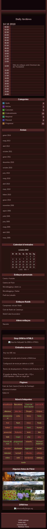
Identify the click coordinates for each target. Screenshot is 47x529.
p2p (28, 437)
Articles (8, 106)
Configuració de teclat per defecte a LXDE (18, 364)
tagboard (28, 448)
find (7, 423)
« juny (20, 269)
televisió (7, 453)
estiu (18, 416)
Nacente (6, 324)
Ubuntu (29, 453)
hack (29, 427)
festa (39, 416)
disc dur (18, 411)
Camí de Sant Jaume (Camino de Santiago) (18, 386)
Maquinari (8, 117)
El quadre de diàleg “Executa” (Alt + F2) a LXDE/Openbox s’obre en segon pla (18, 375)
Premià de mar (8, 442)
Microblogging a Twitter (11, 291)
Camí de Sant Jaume (29, 405)
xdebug (39, 458)
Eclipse (39, 411)
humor (39, 427)
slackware (18, 448)
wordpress (29, 458)
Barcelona (18, 404)
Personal (8, 120)
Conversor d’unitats (9, 389)
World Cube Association (11, 314)
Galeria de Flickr (9, 283)
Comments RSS (22, 524)
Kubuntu (18, 432)
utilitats (39, 453)
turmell (18, 453)
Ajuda (7, 103)
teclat (39, 448)
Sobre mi (5, 393)
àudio (23, 462)
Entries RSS (21, 522)
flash (18, 423)
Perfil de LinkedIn (9, 295)
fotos (29, 423)
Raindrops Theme (23, 526)
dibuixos (7, 411)
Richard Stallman (39, 442)
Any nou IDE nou (9, 353)
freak (39, 423)
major (18, 437)
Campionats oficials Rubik (12, 305)
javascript (7, 432)
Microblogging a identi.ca (12, 287)
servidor (7, 448)
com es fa (39, 404)
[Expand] (3, 12)
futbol (7, 427)
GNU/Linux (18, 427)
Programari (9, 123)
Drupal (28, 411)
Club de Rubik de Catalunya (13, 310)
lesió (29, 432)
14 (23, 262)
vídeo (7, 458)
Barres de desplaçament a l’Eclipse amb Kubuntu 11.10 (23, 369)
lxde (7, 437)
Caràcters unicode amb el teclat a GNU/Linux (19, 358)
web (18, 458)
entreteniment (7, 417)
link (39, 432)
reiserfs (29, 441)
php (39, 437)
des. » (26, 269)
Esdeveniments (11, 113)
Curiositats (9, 110)
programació (18, 442)
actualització (8, 404)
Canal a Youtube (9, 278)
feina (29, 416)
